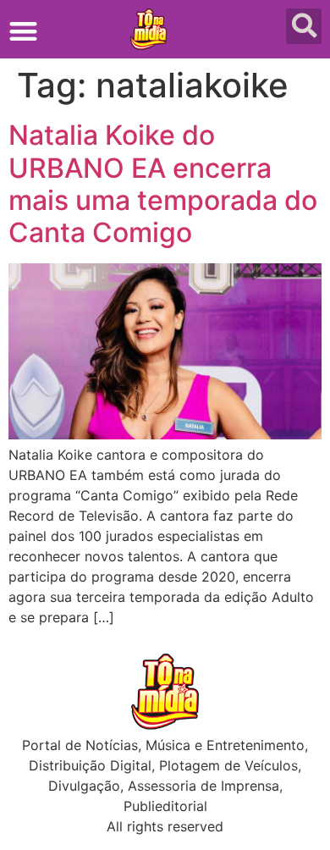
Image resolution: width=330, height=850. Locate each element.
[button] (23, 30)
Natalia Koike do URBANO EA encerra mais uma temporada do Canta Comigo (162, 184)
